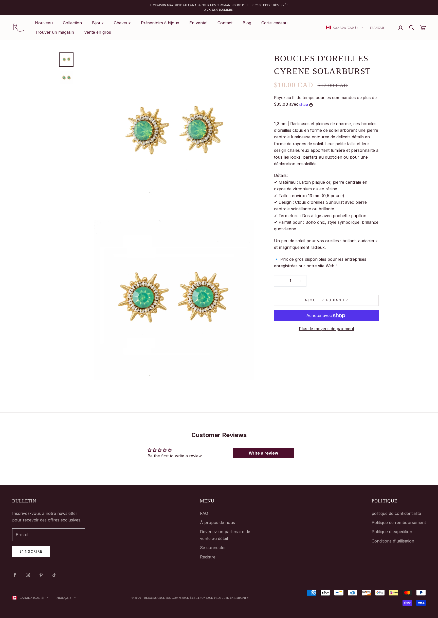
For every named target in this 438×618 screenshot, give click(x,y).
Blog (247, 22)
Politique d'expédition (392, 531)
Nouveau (44, 22)
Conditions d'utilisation (393, 541)
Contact (224, 22)
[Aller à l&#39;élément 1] (66, 59)
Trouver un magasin (54, 32)
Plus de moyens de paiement (326, 328)
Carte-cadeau (274, 22)
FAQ (204, 513)
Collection (72, 22)
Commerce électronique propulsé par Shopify (210, 597)
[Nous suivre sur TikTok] (54, 574)
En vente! (198, 22)
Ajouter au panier (326, 300)
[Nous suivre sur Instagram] (27, 574)
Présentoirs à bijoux (160, 22)
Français (377, 27)
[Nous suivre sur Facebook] (14, 574)
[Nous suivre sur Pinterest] (41, 574)
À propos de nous (217, 522)
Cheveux (122, 22)
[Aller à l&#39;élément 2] (66, 78)
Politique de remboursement (399, 522)
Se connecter (213, 547)
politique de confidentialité (396, 513)
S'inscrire (31, 551)
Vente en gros (97, 32)
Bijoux (98, 22)
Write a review (263, 453)
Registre (207, 556)
